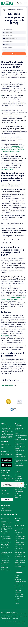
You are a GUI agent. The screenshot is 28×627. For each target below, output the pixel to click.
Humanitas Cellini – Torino (19, 451)
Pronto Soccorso (5, 558)
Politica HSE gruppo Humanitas (6, 539)
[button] (25, 3)
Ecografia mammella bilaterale (20, 563)
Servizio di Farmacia (6, 569)
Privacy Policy (7, 621)
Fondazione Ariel (5, 547)
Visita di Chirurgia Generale (19, 533)
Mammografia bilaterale (20, 566)
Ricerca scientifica (5, 560)
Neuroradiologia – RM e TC (20, 557)
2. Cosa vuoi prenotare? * (7, 35)
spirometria (20, 240)
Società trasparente (6, 534)
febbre (18, 151)
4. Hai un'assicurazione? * (7, 47)
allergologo (4, 335)
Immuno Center (18, 489)
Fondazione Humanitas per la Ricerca (6, 553)
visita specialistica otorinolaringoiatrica (15, 189)
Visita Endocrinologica (20, 538)
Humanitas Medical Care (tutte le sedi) (21, 436)
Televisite (17, 523)
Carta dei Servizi (5, 531)
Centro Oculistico (19, 478)
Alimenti (17, 575)
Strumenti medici (19, 596)
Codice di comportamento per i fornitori (6, 523)
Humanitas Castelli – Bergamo (20, 443)
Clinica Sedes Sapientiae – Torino (21, 460)
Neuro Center (18, 495)
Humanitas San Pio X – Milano (20, 432)
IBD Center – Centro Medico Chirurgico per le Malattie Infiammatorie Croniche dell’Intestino (21, 485)
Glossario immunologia (20, 581)
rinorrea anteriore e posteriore (15, 149)
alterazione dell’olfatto (7, 151)
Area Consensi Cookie (21, 623)
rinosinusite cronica (7, 169)
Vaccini (16, 601)
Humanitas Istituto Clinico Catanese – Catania (19, 465)
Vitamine (17, 603)
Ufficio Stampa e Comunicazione (5, 544)
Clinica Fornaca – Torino (20, 454)
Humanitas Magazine (6, 555)
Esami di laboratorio (19, 579)
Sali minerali (18, 592)
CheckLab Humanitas (20, 560)
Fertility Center (18, 480)
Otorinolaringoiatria (8, 385)
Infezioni (17, 583)
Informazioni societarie (21, 621)
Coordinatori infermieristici (4, 566)
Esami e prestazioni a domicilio (20, 526)
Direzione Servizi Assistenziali (5, 563)
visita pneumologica (8, 240)
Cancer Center (18, 474)
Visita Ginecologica (19, 544)
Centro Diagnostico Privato (19, 492)
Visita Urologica (18, 554)
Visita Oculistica (18, 546)
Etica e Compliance (6, 536)
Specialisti (17, 598)
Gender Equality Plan (6, 542)
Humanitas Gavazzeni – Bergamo (20, 447)
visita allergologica (7, 235)
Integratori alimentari (20, 586)
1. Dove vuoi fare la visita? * (7, 29)
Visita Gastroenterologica (19, 541)
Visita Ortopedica (19, 548)
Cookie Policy (13, 621)
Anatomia (17, 577)
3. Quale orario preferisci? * (7, 41)
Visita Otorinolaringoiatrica (20, 551)
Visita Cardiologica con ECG (20, 529)
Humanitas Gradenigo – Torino (20, 457)
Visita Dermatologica (20, 536)
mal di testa (15, 146)
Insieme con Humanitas (6, 550)
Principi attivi (18, 590)
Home (3, 9)
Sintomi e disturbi (19, 594)
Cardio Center (18, 476)
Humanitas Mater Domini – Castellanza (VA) (21, 440)
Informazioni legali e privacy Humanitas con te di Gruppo (6, 528)
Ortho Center (18, 497)
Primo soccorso (18, 588)
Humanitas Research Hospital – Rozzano (20, 429)
